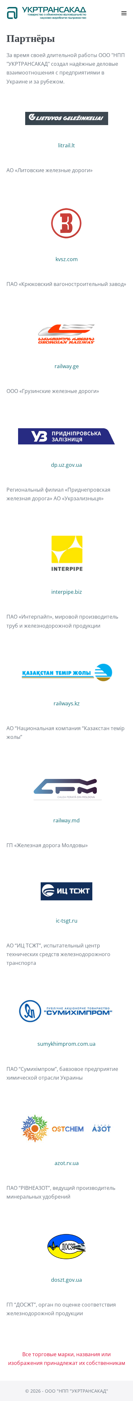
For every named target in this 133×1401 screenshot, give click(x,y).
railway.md (66, 820)
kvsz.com (67, 259)
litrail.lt (66, 145)
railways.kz (67, 703)
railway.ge (67, 366)
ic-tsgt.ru (66, 920)
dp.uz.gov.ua (66, 464)
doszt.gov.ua (66, 1279)
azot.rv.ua (67, 1163)
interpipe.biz (66, 591)
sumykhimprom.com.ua (66, 1043)
